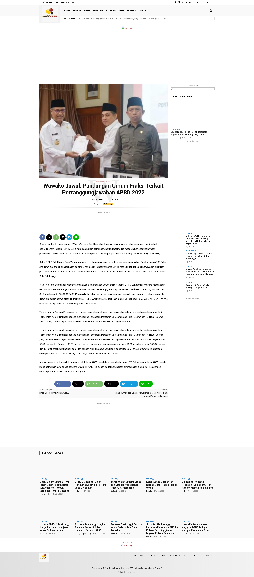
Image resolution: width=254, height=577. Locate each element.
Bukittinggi (108, 204)
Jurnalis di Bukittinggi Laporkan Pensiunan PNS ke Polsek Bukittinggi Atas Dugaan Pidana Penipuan (162, 529)
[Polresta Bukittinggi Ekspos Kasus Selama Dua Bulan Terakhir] (127, 509)
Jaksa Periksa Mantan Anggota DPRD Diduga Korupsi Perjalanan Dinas (196, 527)
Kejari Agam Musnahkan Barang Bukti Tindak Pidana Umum (161, 484)
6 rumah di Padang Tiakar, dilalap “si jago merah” (198, 286)
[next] (213, 18)
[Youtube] (190, 2)
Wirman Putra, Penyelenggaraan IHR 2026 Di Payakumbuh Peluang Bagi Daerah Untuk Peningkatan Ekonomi (124, 18)
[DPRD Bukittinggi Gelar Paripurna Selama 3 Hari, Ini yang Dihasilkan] (91, 466)
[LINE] (76, 237)
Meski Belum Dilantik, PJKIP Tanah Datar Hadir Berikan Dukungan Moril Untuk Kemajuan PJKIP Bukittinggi (54, 486)
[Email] (63, 237)
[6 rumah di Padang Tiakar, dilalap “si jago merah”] (177, 288)
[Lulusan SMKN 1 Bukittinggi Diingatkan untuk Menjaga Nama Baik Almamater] (55, 509)
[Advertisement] (127, 57)
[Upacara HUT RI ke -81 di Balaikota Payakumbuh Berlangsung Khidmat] (193, 113)
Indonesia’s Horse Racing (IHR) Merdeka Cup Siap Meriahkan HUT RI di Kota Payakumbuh (198, 240)
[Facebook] (175, 2)
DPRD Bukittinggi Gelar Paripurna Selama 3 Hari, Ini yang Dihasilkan (90, 484)
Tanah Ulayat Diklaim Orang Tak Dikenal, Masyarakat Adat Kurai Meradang (126, 484)
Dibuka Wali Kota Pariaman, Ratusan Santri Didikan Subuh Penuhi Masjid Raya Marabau (200, 271)
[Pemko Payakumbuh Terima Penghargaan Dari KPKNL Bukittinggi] (177, 256)
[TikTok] (183, 2)
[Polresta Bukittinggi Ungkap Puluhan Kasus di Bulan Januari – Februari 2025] (91, 509)
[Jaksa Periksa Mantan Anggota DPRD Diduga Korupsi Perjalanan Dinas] (198, 509)
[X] (186, 2)
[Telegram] (69, 237)
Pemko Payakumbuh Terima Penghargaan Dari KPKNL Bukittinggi (199, 256)
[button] (210, 10)
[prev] (208, 18)
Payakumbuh (176, 129)
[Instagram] (179, 2)
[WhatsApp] (56, 237)
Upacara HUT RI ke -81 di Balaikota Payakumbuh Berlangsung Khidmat (189, 133)
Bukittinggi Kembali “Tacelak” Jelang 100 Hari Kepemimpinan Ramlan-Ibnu (197, 484)
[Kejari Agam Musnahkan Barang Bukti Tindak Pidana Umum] (162, 466)
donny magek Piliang (83, 533)
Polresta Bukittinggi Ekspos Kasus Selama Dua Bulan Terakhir (126, 527)
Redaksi (174, 137)
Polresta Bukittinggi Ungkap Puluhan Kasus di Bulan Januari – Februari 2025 (90, 527)
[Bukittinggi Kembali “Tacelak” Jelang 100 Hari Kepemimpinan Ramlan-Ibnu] (198, 466)
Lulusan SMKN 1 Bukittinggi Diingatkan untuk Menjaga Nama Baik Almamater (54, 527)
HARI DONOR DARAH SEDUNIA (54, 393)
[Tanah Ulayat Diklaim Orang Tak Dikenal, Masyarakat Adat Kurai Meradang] (127, 466)
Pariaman (189, 266)
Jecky (100, 199)
